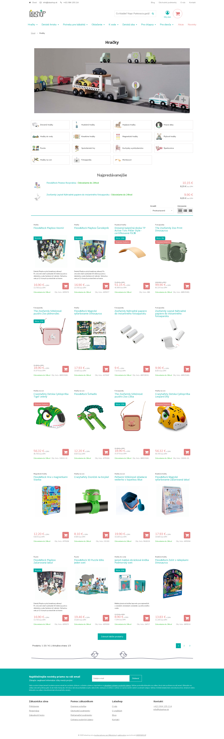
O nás (182, 2)
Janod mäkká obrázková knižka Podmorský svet (132, 561)
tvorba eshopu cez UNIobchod (105, 735)
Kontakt (192, 2)
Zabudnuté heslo (36, 715)
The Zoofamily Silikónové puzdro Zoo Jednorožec (48, 312)
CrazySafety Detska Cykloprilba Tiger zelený (51, 395)
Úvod (34, 2)
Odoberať (135, 678)
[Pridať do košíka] (65, 286)
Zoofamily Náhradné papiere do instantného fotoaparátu (131, 312)
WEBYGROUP (141, 735)
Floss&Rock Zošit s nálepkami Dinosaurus (171, 561)
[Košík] (177, 13)
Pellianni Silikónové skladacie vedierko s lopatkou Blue (131, 478)
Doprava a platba (78, 706)
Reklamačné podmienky (81, 715)
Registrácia (34, 710)
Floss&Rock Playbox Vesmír (49, 227)
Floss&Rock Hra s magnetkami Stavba (51, 478)
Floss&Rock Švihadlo (85, 393)
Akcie (181, 24)
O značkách (117, 710)
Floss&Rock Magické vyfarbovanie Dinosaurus (88, 312)
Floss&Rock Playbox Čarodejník (91, 227)
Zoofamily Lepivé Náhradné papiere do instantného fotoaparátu (78, 194)
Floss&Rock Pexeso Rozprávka (61, 182)
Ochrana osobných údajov (82, 719)
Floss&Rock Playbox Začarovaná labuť (45, 561)
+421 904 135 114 (71, 2)
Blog (153, 2)
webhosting (121, 735)
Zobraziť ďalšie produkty (112, 636)
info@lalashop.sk (50, 2)
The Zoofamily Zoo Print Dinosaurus (168, 229)
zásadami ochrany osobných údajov (117, 685)
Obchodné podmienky (168, 2)
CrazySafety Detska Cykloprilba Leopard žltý (172, 395)
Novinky (192, 24)
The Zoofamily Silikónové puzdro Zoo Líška (129, 395)
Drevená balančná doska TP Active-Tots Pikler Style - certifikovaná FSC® (130, 230)
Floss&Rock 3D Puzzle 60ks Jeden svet (89, 561)
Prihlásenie (34, 706)
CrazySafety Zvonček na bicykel (91, 477)
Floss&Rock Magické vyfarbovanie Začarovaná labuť (172, 478)
